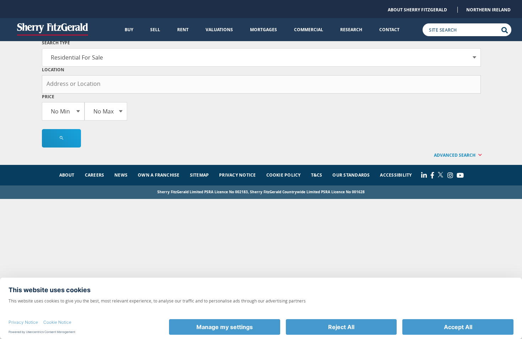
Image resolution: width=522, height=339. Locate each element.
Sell (155, 30)
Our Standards (351, 175)
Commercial (308, 30)
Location (53, 70)
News (120, 175)
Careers (94, 175)
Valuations (219, 30)
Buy (129, 30)
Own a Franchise (159, 175)
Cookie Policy (283, 175)
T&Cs (316, 175)
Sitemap (199, 175)
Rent (183, 30)
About (67, 175)
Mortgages (263, 30)
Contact (389, 30)
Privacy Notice (237, 175)
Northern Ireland (488, 10)
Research (351, 30)
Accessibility (396, 175)
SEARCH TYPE (56, 43)
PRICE (48, 97)
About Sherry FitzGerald (417, 10)
